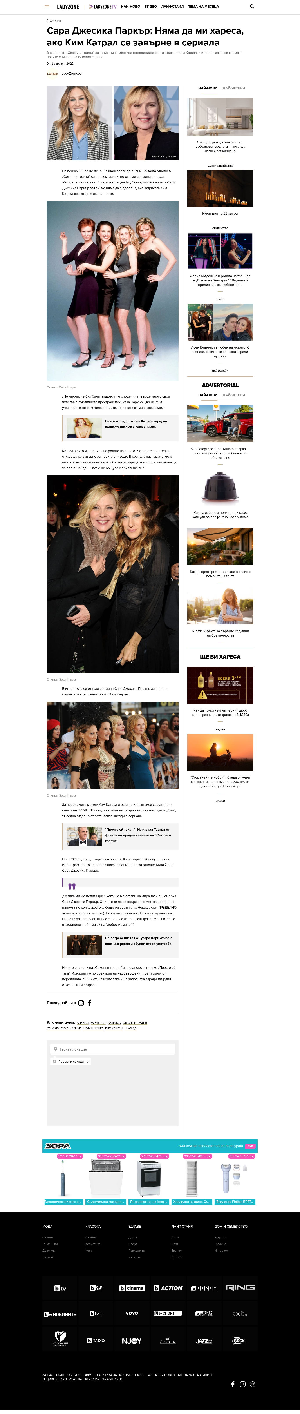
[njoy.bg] (131, 1339)
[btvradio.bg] (95, 1339)
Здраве (134, 1226)
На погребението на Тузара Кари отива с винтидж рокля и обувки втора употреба (138, 941)
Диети (132, 1237)
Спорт (132, 1244)
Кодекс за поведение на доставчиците (180, 1375)
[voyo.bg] (131, 1313)
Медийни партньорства (62, 1379)
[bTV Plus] (95, 1313)
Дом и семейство (220, 165)
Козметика (92, 1244)
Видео (151, 6)
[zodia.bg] (240, 1313)
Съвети (47, 1237)
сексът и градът (135, 1022)
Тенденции (50, 1244)
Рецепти (220, 1237)
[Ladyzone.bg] (72, 7)
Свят (175, 1244)
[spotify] (252, 1384)
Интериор (222, 1250)
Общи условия (79, 1375)
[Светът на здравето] (59, 1339)
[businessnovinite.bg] (204, 1313)
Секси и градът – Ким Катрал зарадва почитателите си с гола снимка (136, 424)
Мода (47, 1226)
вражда (131, 1028)
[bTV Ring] (240, 1288)
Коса (88, 1250)
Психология (137, 1250)
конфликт (98, 1022)
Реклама (92, 1379)
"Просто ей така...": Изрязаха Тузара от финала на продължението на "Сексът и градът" (138, 835)
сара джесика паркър (64, 1028)
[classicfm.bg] (168, 1339)
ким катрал (114, 1028)
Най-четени (234, 88)
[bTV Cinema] (131, 1288)
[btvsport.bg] (168, 1313)
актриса (114, 1022)
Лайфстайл (172, 6)
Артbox (177, 1257)
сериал (83, 1022)
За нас (47, 1375)
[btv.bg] (59, 1288)
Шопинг (48, 1257)
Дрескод (48, 1250)
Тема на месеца (203, 6)
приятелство (93, 1028)
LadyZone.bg (72, 73)
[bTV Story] (204, 1288)
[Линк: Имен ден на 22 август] (220, 201)
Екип (60, 1375)
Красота (93, 1226)
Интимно (134, 1257)
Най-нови (207, 88)
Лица (220, 299)
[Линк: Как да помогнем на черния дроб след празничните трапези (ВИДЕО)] (220, 700)
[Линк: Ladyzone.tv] (103, 6)
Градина (220, 1244)
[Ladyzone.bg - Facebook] (89, 1013)
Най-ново (130, 6)
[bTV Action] (168, 1288)
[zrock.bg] (240, 1339)
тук (250, 1146)
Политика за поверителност (120, 1375)
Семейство (220, 228)
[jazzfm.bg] (204, 1339)
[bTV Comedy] (95, 1288)
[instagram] (243, 1384)
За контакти (112, 1379)
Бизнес (177, 1250)
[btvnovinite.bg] (59, 1313)
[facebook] (233, 1384)
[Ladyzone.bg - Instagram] (81, 1003)
